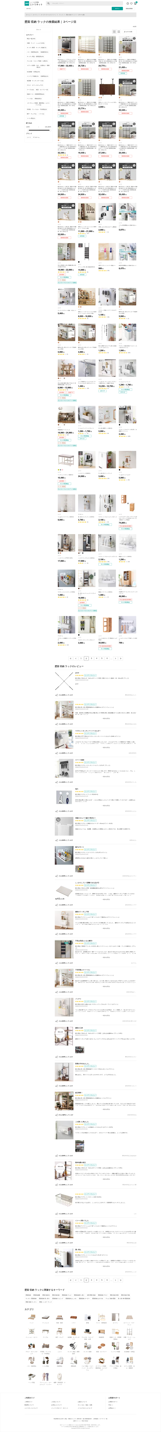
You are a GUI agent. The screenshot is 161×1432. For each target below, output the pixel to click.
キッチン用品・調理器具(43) (35, 56)
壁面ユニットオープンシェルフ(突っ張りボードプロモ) (107, 103)
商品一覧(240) (31, 38)
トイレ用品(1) (31, 118)
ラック (61, 14)
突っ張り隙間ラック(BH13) (105, 428)
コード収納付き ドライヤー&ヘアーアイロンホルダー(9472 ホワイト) (87, 382)
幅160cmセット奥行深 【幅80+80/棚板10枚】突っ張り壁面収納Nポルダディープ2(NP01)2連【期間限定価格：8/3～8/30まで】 (87, 189)
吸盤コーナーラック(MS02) (105, 592)
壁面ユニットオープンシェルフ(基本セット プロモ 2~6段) (87, 227)
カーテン (35, 14)
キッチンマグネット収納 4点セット (67, 310)
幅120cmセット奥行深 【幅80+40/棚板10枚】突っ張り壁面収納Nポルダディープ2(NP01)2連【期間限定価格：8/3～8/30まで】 (107, 189)
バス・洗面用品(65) (32, 52)
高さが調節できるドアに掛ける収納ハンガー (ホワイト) (107, 346)
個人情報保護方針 (87, 1418)
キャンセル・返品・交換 (85, 1405)
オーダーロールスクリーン (48, 14)
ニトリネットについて (31, 1408)
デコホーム (36, 137)
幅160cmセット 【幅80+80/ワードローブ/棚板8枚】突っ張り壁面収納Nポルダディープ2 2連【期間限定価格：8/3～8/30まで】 (67, 147)
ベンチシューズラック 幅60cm (65, 474)
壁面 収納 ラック (71, 14)
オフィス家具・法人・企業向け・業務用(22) (38, 66)
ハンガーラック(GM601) (84, 473)
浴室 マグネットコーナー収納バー (107, 265)
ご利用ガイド (28, 1401)
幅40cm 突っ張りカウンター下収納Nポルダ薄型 (87, 348)
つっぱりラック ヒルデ (124, 474)
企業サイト (76, 1421)
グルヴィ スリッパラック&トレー (86, 640)
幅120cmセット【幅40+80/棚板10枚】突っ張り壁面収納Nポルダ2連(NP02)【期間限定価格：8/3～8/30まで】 (128, 62)
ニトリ (29, 137)
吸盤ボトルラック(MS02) (125, 556)
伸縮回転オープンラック (64, 429)
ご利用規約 (95, 1418)
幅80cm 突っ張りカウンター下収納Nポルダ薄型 (67, 348)
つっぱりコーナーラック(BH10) (66, 517)
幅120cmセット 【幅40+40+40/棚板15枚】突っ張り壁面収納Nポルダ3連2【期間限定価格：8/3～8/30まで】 (87, 104)
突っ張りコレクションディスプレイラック (87, 594)
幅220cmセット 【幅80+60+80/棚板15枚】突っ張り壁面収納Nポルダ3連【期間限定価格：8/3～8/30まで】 (87, 61)
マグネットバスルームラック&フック (107, 517)
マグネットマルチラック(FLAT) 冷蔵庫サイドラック (128, 430)
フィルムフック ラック (124, 381)
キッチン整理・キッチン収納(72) (36, 47)
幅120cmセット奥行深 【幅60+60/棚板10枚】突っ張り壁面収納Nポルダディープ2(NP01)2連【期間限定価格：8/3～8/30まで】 (67, 229)
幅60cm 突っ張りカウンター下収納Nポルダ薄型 (128, 312)
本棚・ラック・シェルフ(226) (35, 43)
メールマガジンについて (85, 1408)
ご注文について (55, 1401)
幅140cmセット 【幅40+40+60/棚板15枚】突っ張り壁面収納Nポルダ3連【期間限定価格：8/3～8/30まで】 (107, 61)
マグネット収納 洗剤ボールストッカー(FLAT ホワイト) (128, 346)
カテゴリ (28, 8)
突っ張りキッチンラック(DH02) (86, 517)
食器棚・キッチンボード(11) (35, 80)
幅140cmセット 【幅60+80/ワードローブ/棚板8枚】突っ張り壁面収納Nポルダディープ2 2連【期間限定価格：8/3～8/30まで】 (128, 105)
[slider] (28, 130)
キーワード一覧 (103, 1418)
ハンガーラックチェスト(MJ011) (86, 558)
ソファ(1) (41, 114)
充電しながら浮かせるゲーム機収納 (107, 227)
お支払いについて (56, 1405)
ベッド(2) (30, 98)
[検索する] (48, 3)
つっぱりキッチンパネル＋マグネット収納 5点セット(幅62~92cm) (107, 382)
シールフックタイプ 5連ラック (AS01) (128, 639)
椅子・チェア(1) (31, 114)
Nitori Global (85, 1421)
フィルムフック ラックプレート (86, 428)
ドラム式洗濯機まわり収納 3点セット (127, 226)
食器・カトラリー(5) (42, 89)
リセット (38, 29)
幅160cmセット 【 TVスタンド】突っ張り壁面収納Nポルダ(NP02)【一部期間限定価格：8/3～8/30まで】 (67, 61)
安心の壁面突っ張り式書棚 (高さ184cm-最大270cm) (67, 266)
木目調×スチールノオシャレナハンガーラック (128, 592)
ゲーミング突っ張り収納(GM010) (86, 267)
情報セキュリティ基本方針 (75, 1418)
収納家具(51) (44, 52)
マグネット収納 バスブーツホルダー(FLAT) (107, 311)
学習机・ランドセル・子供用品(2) (37, 109)
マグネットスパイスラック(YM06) (66, 592)
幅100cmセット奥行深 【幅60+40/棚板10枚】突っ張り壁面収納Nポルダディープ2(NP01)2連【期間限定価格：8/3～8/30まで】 (128, 189)
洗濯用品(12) (44, 76)
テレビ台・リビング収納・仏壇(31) (37, 61)
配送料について (29, 1405)
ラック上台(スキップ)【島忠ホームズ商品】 (107, 639)
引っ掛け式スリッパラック (105, 473)
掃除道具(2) (38, 98)
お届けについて (82, 1401)
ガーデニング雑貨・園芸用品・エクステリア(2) (38, 104)
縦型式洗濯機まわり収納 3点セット (127, 265)
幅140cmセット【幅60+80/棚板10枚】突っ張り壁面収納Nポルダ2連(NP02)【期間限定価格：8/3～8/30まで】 (67, 105)
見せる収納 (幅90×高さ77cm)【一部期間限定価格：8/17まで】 (67, 383)
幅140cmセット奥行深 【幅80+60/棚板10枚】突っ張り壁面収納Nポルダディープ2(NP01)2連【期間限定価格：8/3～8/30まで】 (67, 189)
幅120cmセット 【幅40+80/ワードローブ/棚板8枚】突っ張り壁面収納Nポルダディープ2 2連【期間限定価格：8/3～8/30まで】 (107, 147)
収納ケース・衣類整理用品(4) (35, 94)
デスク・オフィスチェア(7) (35, 85)
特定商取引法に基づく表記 (60, 1418)
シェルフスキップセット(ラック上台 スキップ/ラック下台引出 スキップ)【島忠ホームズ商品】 (128, 518)
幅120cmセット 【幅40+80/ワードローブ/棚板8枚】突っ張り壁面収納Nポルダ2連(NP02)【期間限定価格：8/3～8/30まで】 (87, 147)
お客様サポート (113, 1401)
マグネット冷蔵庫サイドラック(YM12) (67, 639)
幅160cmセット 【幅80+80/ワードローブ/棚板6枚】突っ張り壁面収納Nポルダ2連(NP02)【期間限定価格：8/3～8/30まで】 (128, 147)
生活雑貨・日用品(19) (33, 72)
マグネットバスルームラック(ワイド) (107, 556)
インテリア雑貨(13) (32, 76)
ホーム (28, 14)
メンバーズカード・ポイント (59, 1408)
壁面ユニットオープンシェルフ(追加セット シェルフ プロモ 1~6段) (87, 312)
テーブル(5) (30, 89)
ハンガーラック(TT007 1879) (65, 558)
